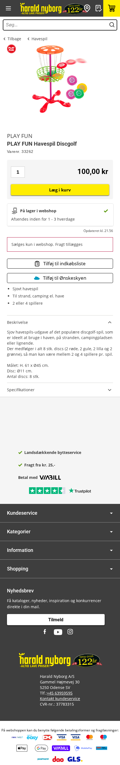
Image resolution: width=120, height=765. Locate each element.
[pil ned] (111, 513)
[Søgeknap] (112, 25)
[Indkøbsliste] (99, 8)
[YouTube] (58, 632)
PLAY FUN (19, 136)
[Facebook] (45, 632)
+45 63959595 (60, 693)
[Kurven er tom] (111, 8)
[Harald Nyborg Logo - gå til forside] (53, 8)
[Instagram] (70, 632)
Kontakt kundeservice (60, 698)
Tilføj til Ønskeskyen (64, 278)
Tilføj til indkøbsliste (64, 263)
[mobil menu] (8, 8)
